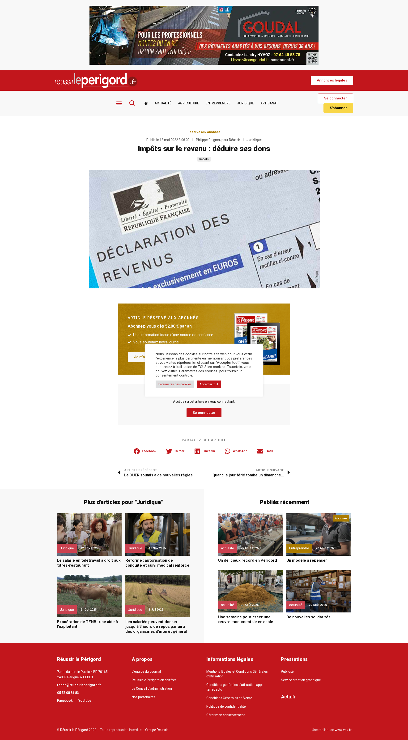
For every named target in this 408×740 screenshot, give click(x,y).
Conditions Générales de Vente (229, 698)
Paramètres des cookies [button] (174, 384)
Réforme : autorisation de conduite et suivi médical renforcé (157, 562)
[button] (331, 80)
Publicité (287, 671)
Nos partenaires (143, 697)
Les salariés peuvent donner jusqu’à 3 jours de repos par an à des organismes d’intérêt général (156, 626)
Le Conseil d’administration (152, 688)
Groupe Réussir (156, 730)
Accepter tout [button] (209, 384)
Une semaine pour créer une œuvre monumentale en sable (245, 619)
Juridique (245, 103)
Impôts (204, 159)
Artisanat (269, 103)
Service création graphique (301, 680)
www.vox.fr (343, 730)
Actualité (163, 103)
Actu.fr (288, 697)
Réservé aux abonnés (204, 132)
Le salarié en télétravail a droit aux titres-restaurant (89, 562)
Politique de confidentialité (226, 706)
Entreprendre (218, 103)
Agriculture (188, 103)
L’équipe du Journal (146, 671)
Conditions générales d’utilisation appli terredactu (234, 687)
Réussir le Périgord (74, 730)
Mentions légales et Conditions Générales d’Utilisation (237, 674)
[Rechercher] (132, 103)
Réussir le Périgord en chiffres (154, 680)
